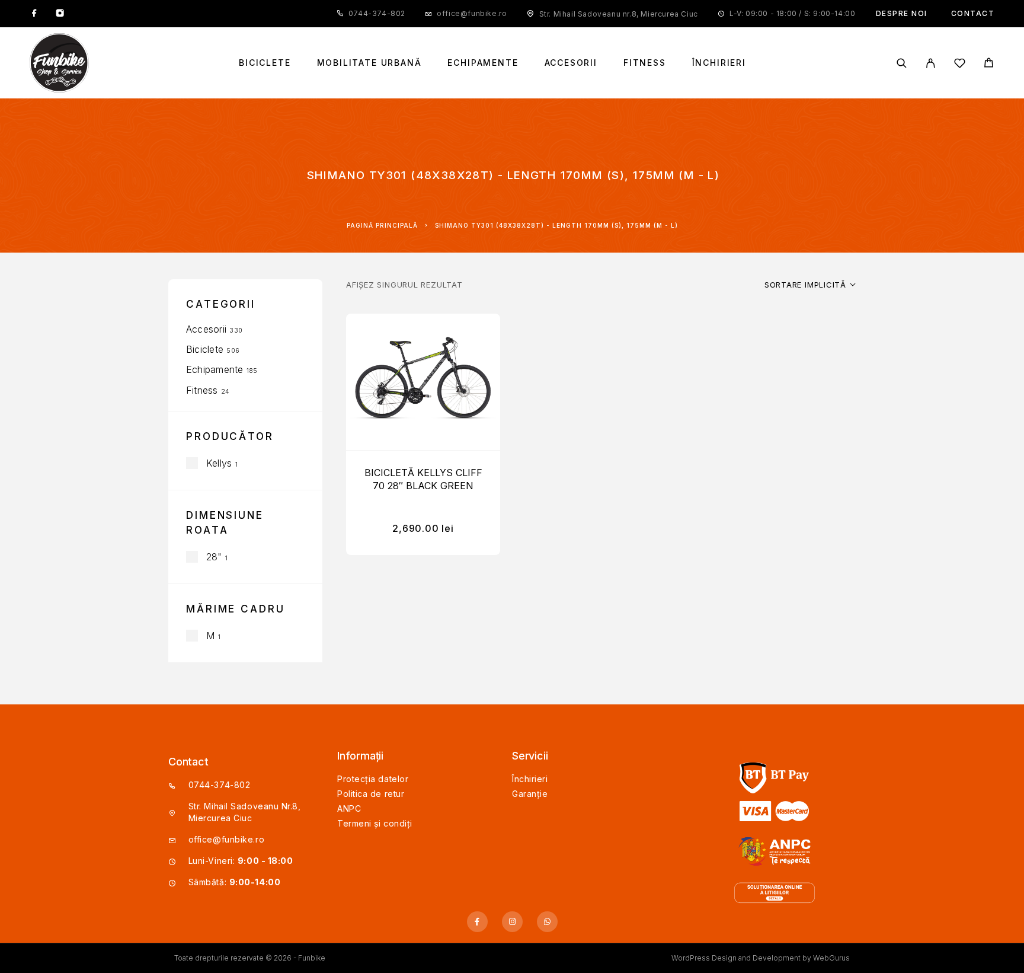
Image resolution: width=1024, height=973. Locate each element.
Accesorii (571, 63)
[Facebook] (34, 13)
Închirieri (719, 63)
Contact (973, 13)
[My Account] (930, 63)
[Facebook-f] (477, 921)
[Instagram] (60, 13)
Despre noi (901, 13)
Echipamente (482, 63)
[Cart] (988, 64)
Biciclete (264, 63)
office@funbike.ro (472, 13)
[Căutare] (901, 63)
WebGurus (831, 957)
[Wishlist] (959, 65)
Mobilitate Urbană (369, 63)
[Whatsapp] (547, 921)
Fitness (644, 63)
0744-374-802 (376, 13)
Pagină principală (382, 225)
